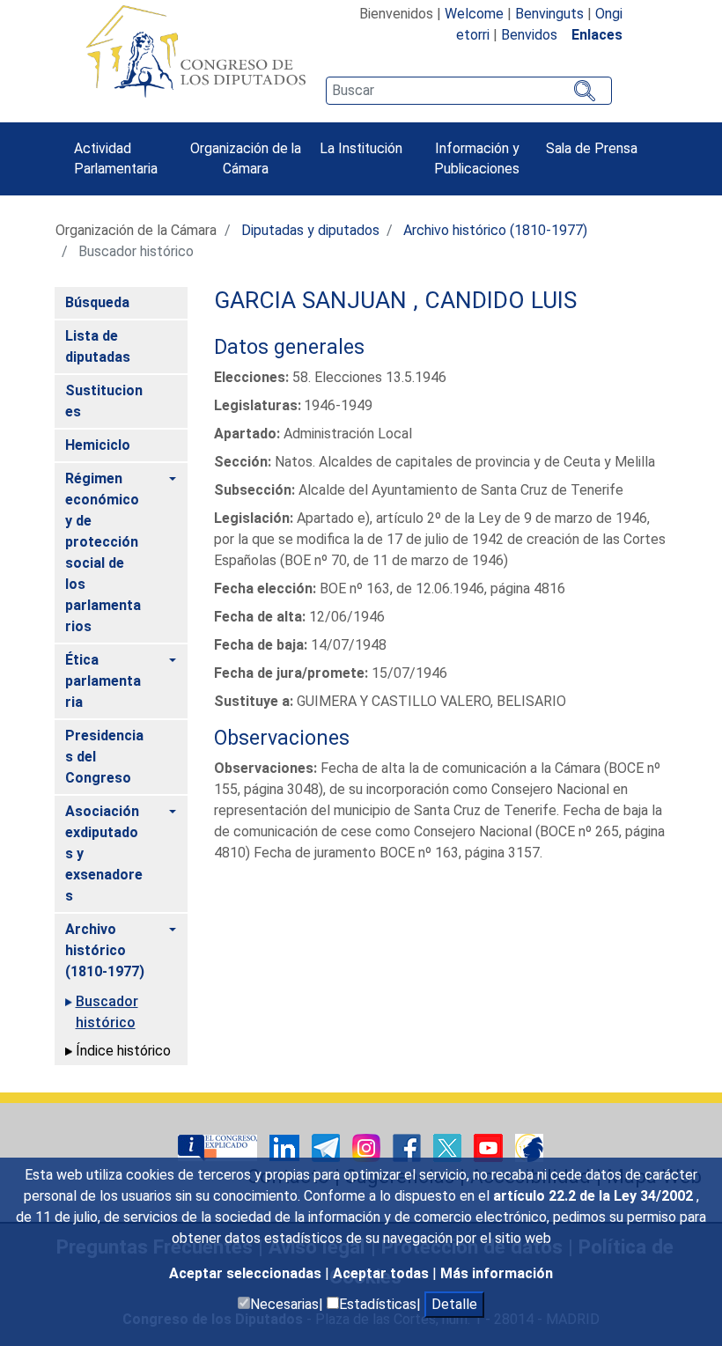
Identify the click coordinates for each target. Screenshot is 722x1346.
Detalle (454, 1304)
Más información (496, 1273)
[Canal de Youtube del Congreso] (490, 1146)
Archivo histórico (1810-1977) (495, 230)
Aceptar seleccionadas (247, 1273)
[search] (468, 91)
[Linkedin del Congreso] (286, 1146)
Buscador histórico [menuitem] (107, 1012)
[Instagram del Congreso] (368, 1146)
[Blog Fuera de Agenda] (529, 1146)
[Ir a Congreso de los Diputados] (195, 51)
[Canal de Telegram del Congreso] (327, 1146)
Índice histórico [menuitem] (123, 1050)
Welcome (474, 13)
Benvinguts (549, 13)
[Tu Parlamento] (219, 1146)
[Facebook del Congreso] (408, 1146)
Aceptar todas (382, 1273)
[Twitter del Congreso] (449, 1146)
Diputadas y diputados (310, 230)
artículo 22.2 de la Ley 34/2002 (594, 1196)
